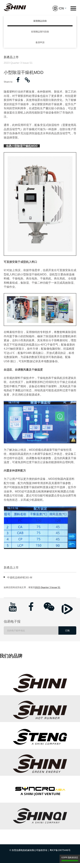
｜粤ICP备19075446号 (59, 850)
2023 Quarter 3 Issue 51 (47, 587)
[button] (59, 5)
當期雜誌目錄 (40, 21)
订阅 (67, 630)
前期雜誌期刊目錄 (40, 31)
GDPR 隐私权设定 (69, 857)
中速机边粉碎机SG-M (19, 577)
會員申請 (40, 42)
